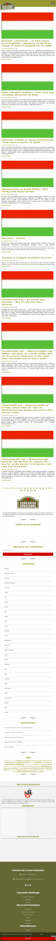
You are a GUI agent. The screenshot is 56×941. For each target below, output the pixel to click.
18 (49, 488)
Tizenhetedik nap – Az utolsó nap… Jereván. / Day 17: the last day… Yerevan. (24, 302)
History (6, 626)
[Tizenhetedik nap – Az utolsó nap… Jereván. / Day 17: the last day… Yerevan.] (27, 297)
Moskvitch (6, 645)
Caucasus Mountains (46, 764)
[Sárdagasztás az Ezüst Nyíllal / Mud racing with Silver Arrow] (27, 187)
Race (5, 669)
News (28, 917)
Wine (5, 707)
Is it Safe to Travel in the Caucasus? (13, 732)
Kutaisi (21, 768)
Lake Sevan (25, 768)
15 (40, 488)
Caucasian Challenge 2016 (28, 764)
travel (48, 770)
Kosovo (6, 635)
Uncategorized (8, 698)
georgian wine (9, 768)
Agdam (30, 762)
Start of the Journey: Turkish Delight (14, 737)
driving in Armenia (16, 766)
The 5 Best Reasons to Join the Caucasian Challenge (18, 727)
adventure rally (13, 762)
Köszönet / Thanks (13, 238)
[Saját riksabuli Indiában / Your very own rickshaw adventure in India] (27, 90)
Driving (6, 607)
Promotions (28, 920)
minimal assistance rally (12, 770)
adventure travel (23, 762)
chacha (4, 766)
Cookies (28, 930)
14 (37, 488)
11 (27, 488)
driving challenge (9, 766)
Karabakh (6, 631)
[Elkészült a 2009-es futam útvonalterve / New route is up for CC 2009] (27, 138)
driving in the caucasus (35, 766)
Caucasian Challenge (6, 48)
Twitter (28, 885)
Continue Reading (6, 59)
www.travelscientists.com (37, 879)
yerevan (41, 771)
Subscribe (28, 554)
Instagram (30, 885)
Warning (28, 902)
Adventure (6, 760)
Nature (6, 655)
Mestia (30, 768)
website (6, 702)
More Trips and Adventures (28, 912)
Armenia (6, 578)
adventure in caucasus (23, 760)
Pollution (6, 664)
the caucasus (40, 770)
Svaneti (31, 770)
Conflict (6, 592)
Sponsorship (28, 899)
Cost (5, 597)
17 (46, 488)
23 (31, 490)
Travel (5, 683)
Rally (5, 674)
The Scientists (28, 909)
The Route (7, 679)
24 (35, 490)
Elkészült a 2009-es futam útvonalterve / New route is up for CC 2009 (27, 141)
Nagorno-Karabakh (9, 650)
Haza (5, 621)
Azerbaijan (43, 762)
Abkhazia (6, 568)
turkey (31, 771)
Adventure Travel (8, 573)
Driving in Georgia (9, 747)
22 (28, 490)
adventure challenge (12, 760)
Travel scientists (22, 771)
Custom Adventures (28, 915)
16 (43, 488)
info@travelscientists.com (21, 879)
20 (21, 490)
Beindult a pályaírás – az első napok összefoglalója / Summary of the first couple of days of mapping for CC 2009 (26, 43)
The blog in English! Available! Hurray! (26, 257)
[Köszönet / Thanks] (27, 236)
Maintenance (7, 640)
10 (25, 488)
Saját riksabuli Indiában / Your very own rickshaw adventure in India (27, 93)
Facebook (26, 885)
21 (24, 490)
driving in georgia (25, 766)
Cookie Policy (36, 934)
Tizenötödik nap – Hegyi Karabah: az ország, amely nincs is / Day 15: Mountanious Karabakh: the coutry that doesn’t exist (27, 409)
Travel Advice (7, 688)
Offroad (6, 659)
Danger (6, 602)
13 (34, 488)
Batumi (47, 762)
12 (31, 488)
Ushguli (35, 771)
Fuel (5, 611)
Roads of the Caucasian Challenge (13, 742)
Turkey (6, 693)
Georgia (6, 616)
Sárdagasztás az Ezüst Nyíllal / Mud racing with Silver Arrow (24, 190)
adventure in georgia (36, 760)
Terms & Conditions (28, 896)
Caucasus (6, 588)
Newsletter (28, 923)
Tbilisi (35, 770)
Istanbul (15, 768)
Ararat (33, 762)
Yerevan (6, 712)
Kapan (19, 768)
